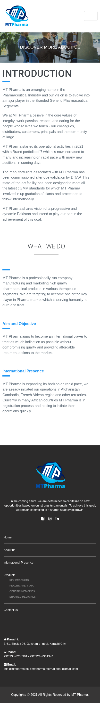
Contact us (11, 610)
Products (9, 575)
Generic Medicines (22, 591)
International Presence (18, 562)
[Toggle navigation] (91, 16)
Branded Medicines (22, 596)
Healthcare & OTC (21, 585)
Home (8, 537)
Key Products (19, 580)
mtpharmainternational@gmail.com (55, 669)
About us (9, 550)
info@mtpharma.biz (16, 669)
